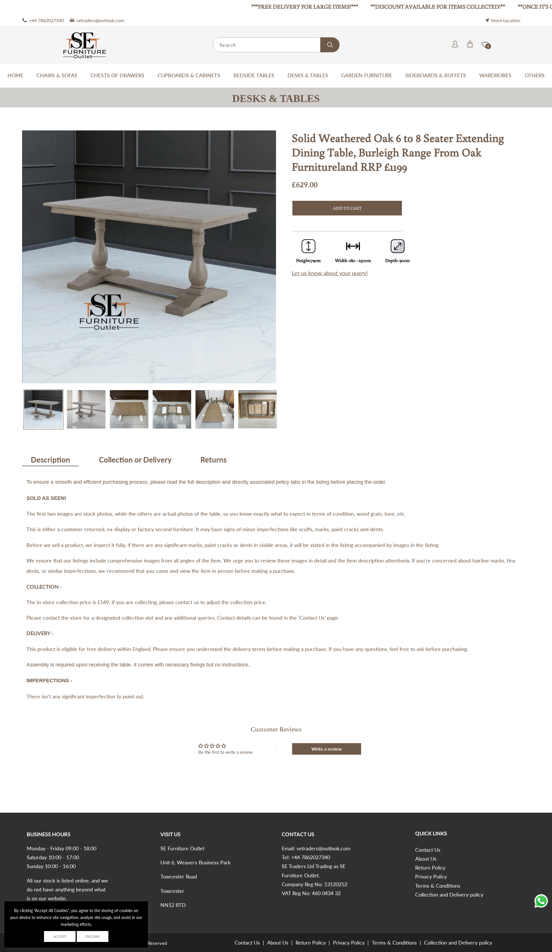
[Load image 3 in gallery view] (129, 409)
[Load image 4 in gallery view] (172, 409)
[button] (447, 44)
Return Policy (430, 867)
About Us (425, 858)
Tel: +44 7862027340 (306, 857)
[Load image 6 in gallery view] (257, 409)
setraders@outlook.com (323, 848)
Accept (59, 936)
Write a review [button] (326, 748)
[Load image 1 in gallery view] (43, 409)
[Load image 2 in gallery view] (86, 409)
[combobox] (276, 45)
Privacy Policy (431, 876)
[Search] (330, 45)
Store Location (505, 20)
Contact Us (427, 850)
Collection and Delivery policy (449, 894)
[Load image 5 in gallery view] (215, 409)
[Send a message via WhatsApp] (541, 901)
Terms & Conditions (437, 885)
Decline (92, 936)
